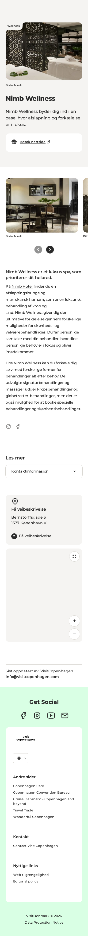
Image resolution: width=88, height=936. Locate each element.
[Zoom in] (74, 621)
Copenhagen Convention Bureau (41, 792)
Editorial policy (25, 881)
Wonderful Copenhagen (33, 817)
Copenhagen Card (28, 786)
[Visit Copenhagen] (25, 738)
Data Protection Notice (44, 922)
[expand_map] (74, 556)
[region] (44, 595)
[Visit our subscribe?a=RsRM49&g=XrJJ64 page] (65, 715)
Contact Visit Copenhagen (35, 846)
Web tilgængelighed (31, 875)
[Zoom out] (74, 634)
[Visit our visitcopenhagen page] (23, 715)
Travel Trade (23, 810)
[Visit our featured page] (51, 715)
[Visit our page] (37, 715)
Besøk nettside (33, 142)
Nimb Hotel (22, 286)
